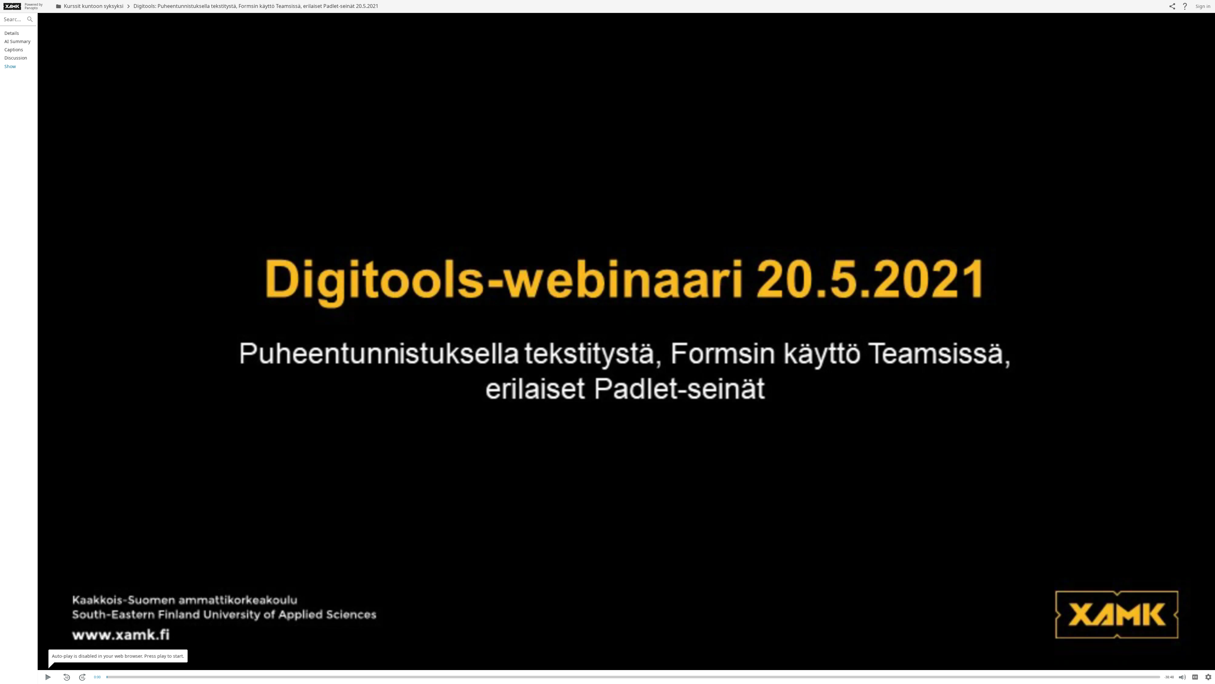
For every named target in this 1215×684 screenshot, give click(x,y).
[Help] (1185, 6)
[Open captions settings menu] (1208, 677)
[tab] (17, 33)
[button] (30, 19)
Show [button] (10, 66)
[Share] (1172, 6)
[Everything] (12, 6)
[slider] (107, 677)
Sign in (1203, 6)
